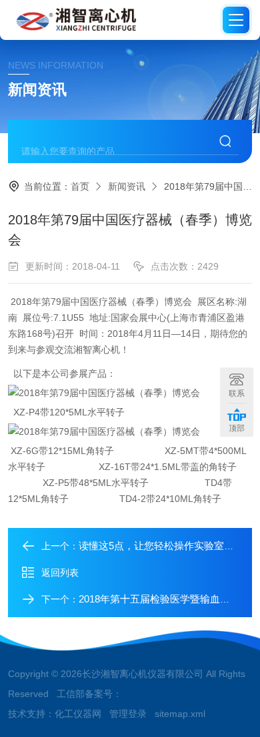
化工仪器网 (78, 713)
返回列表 (60, 572)
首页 (80, 186)
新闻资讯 (126, 186)
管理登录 (128, 713)
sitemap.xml (180, 713)
